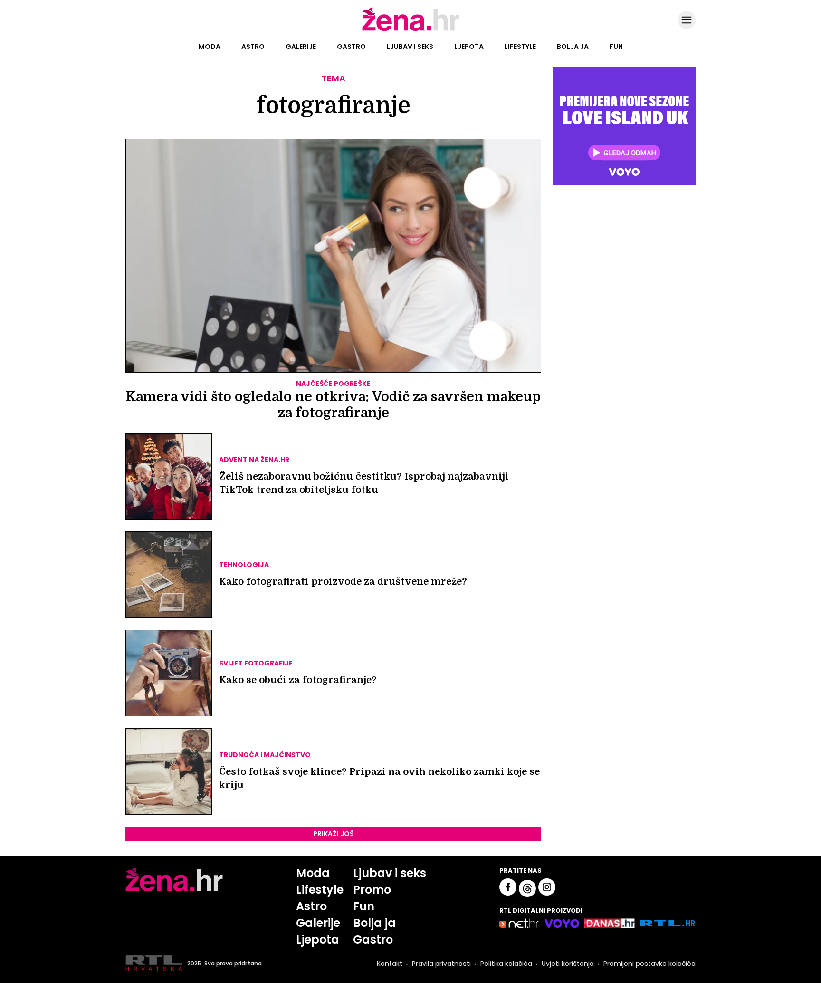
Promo (372, 889)
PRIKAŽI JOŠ (333, 833)
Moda (209, 46)
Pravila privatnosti (441, 963)
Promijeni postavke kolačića (649, 963)
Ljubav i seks (410, 46)
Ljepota (469, 46)
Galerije (301, 46)
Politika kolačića (506, 963)
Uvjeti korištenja (568, 963)
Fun (616, 46)
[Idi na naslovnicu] (410, 30)
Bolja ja (573, 46)
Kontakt (389, 963)
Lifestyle (520, 46)
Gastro (351, 46)
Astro (253, 46)
